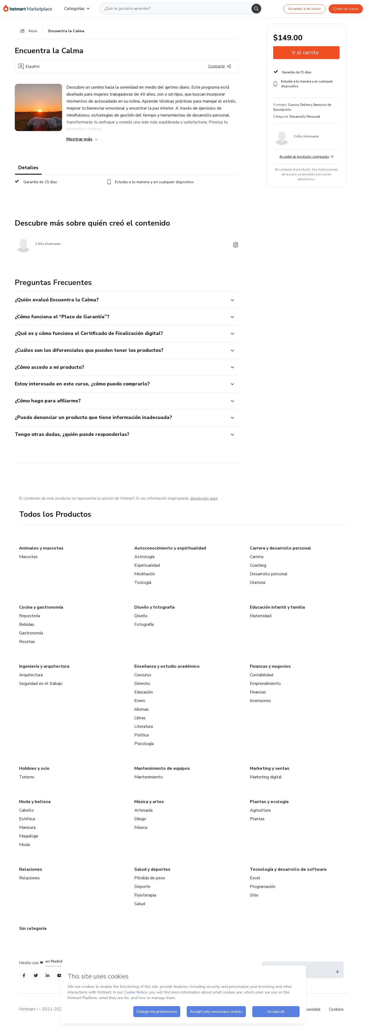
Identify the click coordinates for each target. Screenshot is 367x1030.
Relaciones (30, 869)
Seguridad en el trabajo (41, 683)
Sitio (254, 895)
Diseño (140, 616)
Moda (24, 845)
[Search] (256, 8)
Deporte (142, 887)
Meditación (144, 574)
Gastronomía (31, 633)
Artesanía (143, 810)
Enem (139, 701)
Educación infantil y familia (277, 607)
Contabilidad (261, 675)
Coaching (258, 565)
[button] (120, 300)
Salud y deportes (152, 869)
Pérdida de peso (149, 878)
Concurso (142, 675)
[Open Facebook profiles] (24, 975)
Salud (139, 904)
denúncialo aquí (203, 498)
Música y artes (149, 802)
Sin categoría (32, 928)
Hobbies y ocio (34, 768)
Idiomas (141, 709)
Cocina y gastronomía (41, 607)
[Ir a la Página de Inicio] (29, 8)
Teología (142, 583)
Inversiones (260, 701)
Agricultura (260, 810)
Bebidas (26, 624)
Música (140, 827)
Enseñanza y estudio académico (167, 666)
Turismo (26, 777)
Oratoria (257, 583)
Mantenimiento (148, 777)
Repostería (29, 616)
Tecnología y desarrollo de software (288, 869)
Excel (255, 878)
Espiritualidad (147, 565)
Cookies (336, 1009)
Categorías (74, 9)
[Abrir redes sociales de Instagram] (235, 246)
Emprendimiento (265, 683)
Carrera (256, 557)
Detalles (28, 167)
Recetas (27, 642)
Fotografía (144, 624)
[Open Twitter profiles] (36, 975)
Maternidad (260, 616)
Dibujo (140, 819)
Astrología (144, 557)
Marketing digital (266, 777)
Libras (140, 718)
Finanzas (258, 692)
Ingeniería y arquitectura (44, 666)
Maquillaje (28, 836)
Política (141, 735)
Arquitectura (31, 675)
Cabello (26, 810)
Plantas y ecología (269, 802)
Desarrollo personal (268, 574)
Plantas (257, 819)
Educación (143, 692)
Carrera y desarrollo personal (280, 548)
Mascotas (28, 557)
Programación (262, 887)
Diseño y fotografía (154, 607)
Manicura (27, 827)
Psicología (144, 744)
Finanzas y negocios (270, 666)
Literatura (143, 726)
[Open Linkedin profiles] (48, 975)
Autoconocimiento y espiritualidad (170, 548)
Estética (27, 819)
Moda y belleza (35, 802)
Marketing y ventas (269, 768)
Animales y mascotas (41, 548)
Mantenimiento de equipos (162, 768)
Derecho (142, 683)
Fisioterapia (145, 895)
